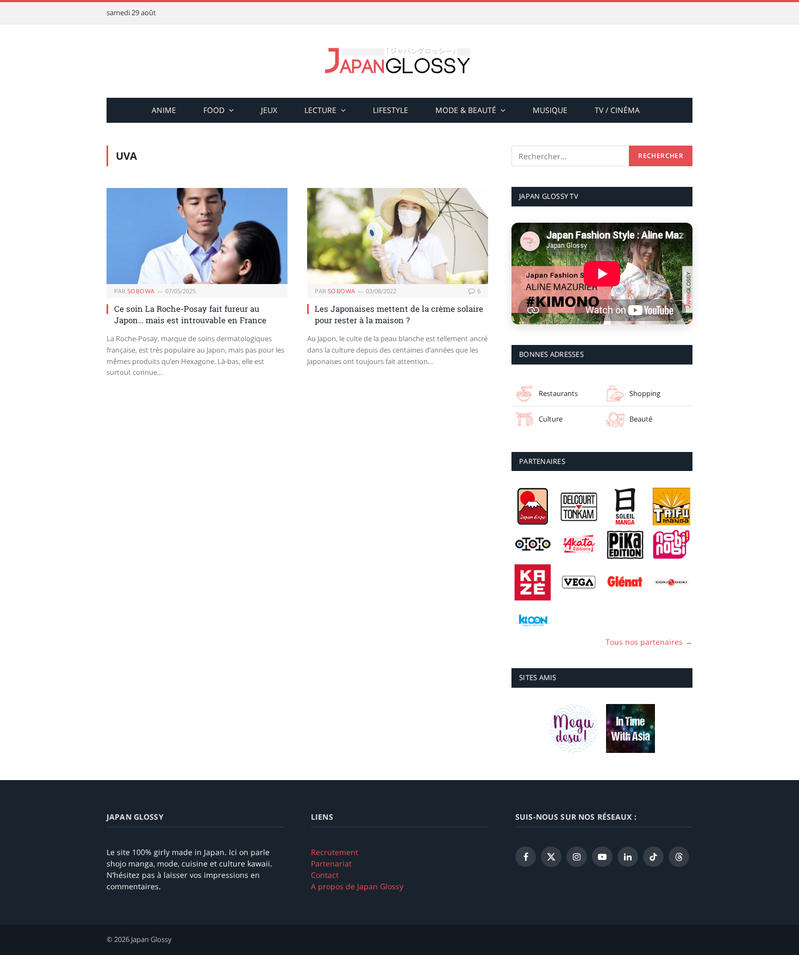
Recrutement (334, 852)
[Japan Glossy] (399, 61)
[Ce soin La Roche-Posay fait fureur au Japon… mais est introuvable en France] (197, 236)
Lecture (320, 110)
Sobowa (141, 291)
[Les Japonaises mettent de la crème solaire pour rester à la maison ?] (397, 236)
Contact (325, 875)
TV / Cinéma (617, 110)
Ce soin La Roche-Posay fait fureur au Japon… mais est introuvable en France (190, 314)
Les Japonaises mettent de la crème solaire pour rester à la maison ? (399, 314)
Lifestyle (390, 110)
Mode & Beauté (465, 110)
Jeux (269, 110)
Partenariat (331, 863)
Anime (164, 110)
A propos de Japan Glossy (357, 886)
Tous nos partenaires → (649, 642)
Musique (550, 110)
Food (213, 110)
